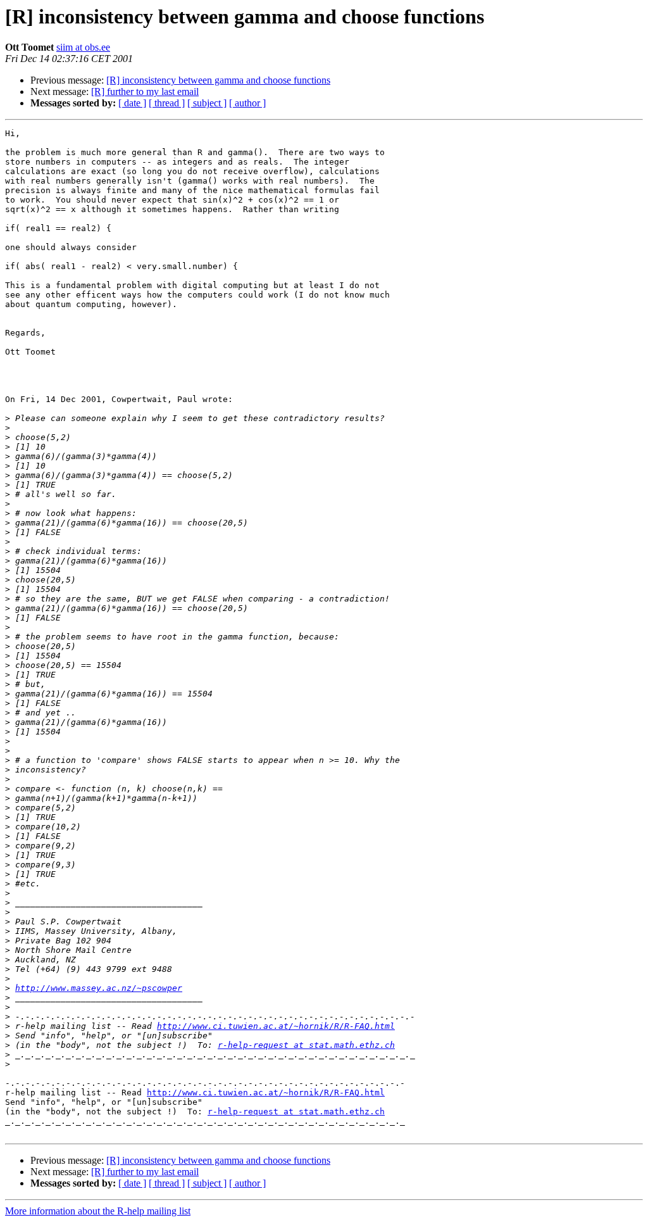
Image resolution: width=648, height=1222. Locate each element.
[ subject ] (207, 103)
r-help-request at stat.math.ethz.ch (306, 1045)
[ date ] (132, 103)
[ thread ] (167, 103)
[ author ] (247, 103)
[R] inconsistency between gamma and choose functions (218, 80)
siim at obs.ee (83, 47)
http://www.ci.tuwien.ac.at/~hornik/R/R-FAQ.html (276, 1026)
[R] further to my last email (145, 91)
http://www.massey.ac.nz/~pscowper (98, 988)
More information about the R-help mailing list (97, 1211)
